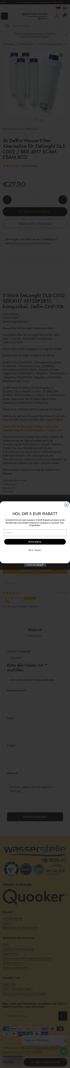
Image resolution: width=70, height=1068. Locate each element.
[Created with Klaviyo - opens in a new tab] (35, 565)
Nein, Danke (35, 550)
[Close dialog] (66, 505)
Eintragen (35, 541)
